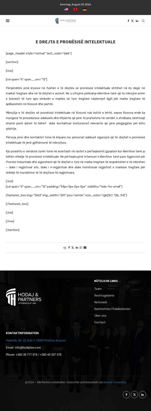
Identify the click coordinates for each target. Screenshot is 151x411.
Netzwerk (100, 302)
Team (98, 288)
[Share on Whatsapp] (81, 247)
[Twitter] (132, 21)
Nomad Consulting (114, 382)
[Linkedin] (137, 21)
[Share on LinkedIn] (77, 247)
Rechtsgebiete (104, 295)
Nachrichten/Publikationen (112, 309)
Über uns (100, 315)
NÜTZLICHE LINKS (106, 280)
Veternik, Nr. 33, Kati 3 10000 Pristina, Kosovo (36, 340)
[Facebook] (128, 21)
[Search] (143, 21)
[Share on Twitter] (72, 247)
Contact (100, 322)
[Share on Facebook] (69, 247)
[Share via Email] (85, 247)
